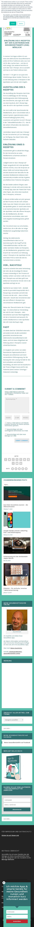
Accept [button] (13, 23)
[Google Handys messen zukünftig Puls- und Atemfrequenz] (17, 520)
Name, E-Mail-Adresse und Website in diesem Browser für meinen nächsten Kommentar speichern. (17, 424)
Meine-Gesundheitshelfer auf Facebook (16, 736)
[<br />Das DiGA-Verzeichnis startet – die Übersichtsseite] (17, 492)
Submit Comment (22, 440)
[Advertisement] (17, 686)
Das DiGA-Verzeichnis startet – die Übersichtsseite (16, 506)
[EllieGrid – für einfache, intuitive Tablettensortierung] (17, 574)
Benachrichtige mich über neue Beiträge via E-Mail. (15, 435)
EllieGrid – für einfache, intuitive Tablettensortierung (15, 589)
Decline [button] (21, 23)
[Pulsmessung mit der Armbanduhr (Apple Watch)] (17, 545)
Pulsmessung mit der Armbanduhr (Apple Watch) (16, 557)
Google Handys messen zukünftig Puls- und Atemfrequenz (15, 531)
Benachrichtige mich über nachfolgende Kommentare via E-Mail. (16, 430)
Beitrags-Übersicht (8, 859)
